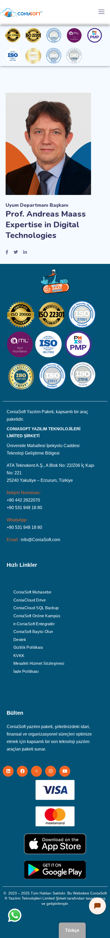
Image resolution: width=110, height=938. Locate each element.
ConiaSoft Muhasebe (32, 592)
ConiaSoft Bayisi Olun (33, 632)
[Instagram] (50, 771)
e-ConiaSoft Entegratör (34, 624)
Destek (19, 639)
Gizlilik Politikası (28, 647)
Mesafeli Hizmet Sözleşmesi (38, 663)
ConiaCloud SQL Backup (36, 608)
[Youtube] (64, 771)
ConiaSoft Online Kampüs (36, 615)
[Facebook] (22, 771)
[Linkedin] (8, 771)
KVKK (19, 655)
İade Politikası (26, 671)
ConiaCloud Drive (29, 600)
